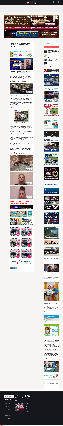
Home (5, 6)
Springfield (28, 413)
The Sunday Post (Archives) (10, 8)
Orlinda (27, 408)
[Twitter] (56, 2)
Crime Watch (44, 6)
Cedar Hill (27, 400)
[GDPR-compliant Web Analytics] (2, 425)
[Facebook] (53, 2)
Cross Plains (28, 403)
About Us (9, 6)
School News (33, 10)
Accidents (26, 8)
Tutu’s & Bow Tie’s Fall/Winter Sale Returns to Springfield (53, 56)
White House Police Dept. (9, 418)
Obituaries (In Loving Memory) (10, 10)
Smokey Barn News (28, 422)
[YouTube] (16, 400)
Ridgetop (27, 411)
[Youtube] (54, 2)
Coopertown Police (8, 401)
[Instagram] (58, 2)
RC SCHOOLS (7, 409)
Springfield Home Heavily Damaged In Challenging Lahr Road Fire (53, 51)
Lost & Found (39, 8)
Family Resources (40, 10)
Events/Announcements (23, 10)
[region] (51, 70)
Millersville (28, 406)
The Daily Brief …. (47, 8)
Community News (37, 6)
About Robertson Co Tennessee (19, 6)
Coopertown (28, 401)
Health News (20, 8)
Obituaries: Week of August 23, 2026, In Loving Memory (53, 60)
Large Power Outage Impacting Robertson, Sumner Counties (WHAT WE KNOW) (53, 65)
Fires (53, 8)
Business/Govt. (32, 8)
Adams (27, 398)
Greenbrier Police (8, 403)
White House (28, 414)
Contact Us (29, 6)
